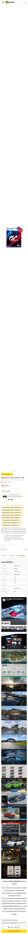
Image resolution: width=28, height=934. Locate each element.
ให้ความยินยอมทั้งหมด (15, 931)
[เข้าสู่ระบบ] (21, 2)
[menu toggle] (2, 2)
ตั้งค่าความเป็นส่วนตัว (15, 927)
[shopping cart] (25, 2)
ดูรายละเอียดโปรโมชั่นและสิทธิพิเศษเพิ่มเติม (12, 505)
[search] (17, 2)
